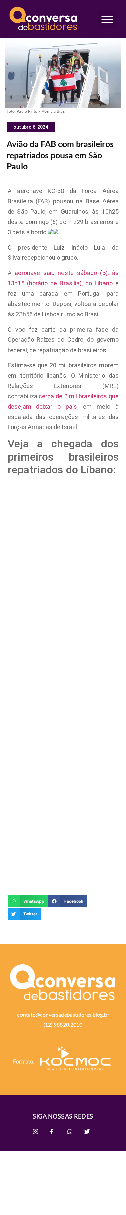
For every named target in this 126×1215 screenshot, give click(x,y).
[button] (107, 19)
